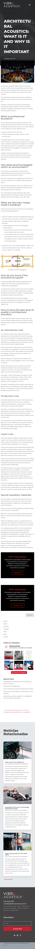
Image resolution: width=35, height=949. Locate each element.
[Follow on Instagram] (17, 935)
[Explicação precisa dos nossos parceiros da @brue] (28, 655)
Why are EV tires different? (11, 686)
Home (5, 621)
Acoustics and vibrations (20, 764)
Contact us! (17, 605)
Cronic (5, 945)
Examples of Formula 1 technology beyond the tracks (17, 807)
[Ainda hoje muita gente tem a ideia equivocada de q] (18, 665)
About (5, 624)
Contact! (17, 573)
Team (5, 631)
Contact (5, 637)
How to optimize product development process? (18, 689)
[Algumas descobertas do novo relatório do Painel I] (18, 655)
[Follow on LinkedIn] (14, 935)
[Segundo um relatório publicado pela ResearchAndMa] (8, 665)
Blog (4, 634)
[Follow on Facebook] (20, 935)
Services (6, 626)
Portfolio (6, 629)
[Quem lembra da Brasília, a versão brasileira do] (28, 665)
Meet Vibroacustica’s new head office (16, 854)
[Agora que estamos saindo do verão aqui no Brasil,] (8, 655)
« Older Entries (8, 879)
